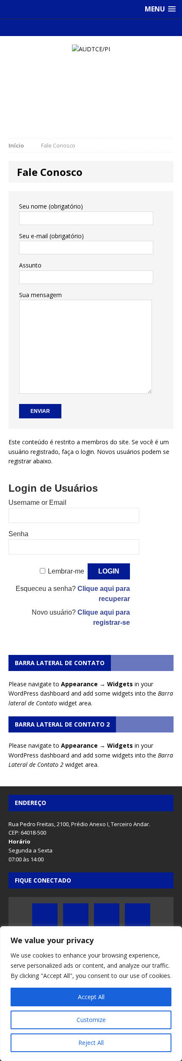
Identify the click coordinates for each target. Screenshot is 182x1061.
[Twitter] (82, 27)
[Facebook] (66, 27)
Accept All (91, 997)
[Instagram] (115, 27)
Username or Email (37, 502)
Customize (91, 1020)
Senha (18, 533)
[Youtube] (99, 27)
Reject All (91, 1043)
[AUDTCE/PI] (91, 49)
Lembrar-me (66, 571)
